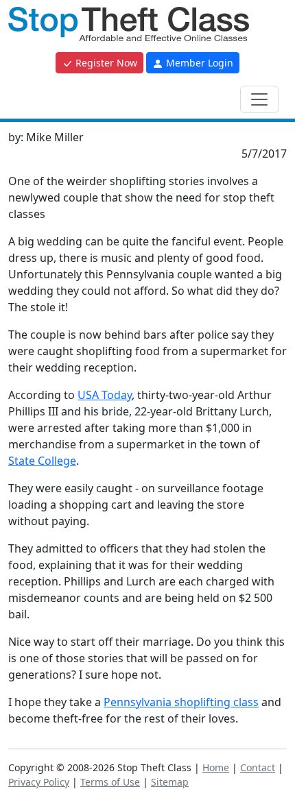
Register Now (105, 62)
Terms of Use (110, 781)
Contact (257, 767)
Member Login (198, 62)
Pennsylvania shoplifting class (181, 702)
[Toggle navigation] (259, 99)
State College (42, 460)
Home (215, 767)
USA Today (105, 394)
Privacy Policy (38, 781)
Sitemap (170, 781)
